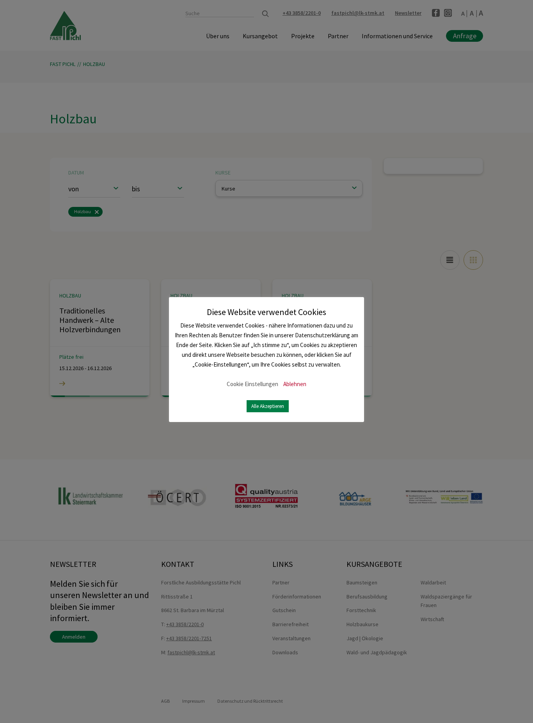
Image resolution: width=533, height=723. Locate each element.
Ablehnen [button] (294, 384)
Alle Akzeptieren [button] (267, 406)
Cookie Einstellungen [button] (252, 384)
